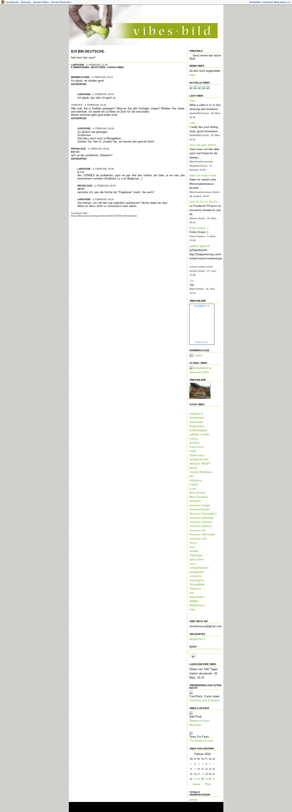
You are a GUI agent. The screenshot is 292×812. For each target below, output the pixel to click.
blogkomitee (196, 426)
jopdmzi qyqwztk (199, 246)
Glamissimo (196, 455)
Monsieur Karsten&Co (203, 513)
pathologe (78, 148)
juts (191, 476)
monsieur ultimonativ (202, 534)
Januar (196, 784)
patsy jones (196, 559)
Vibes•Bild (196, 51)
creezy (193, 438)
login (192, 74)
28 (213, 779)
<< (288, 2)
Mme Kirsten (197, 492)
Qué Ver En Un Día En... (204, 201)
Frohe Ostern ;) (198, 228)
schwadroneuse (199, 567)
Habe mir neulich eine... (204, 175)
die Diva (194, 442)
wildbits (194, 601)
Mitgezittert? (197, 639)
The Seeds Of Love (201, 740)
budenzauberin (198, 430)
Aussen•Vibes (41, 2)
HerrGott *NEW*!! (200, 463)
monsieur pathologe (201, 517)
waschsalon (196, 597)
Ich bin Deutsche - (61, 2)
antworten (78, 84)
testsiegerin (196, 580)
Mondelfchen (80, 77)
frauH (192, 451)
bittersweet (196, 422)
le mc (192, 488)
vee (191, 592)
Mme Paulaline (198, 497)
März (208, 784)
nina (192, 547)
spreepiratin (196, 572)
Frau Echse (196, 447)
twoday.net (12, 2)
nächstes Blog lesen (274, 2)
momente (195, 501)
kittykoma (195, 480)
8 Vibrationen (80, 67)
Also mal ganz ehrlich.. (203, 145)
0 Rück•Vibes (115, 67)
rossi (192, 563)
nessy (193, 542)
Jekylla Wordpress (200, 472)
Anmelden (255, 2)
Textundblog (196, 584)
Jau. (192, 280)
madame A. (196, 413)
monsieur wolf (197, 538)
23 (195, 779)
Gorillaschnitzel (198, 459)
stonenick (195, 576)
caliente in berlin (199, 434)
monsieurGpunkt (199, 509)
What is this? (201, 342)
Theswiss (195, 588)
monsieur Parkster (200, 522)
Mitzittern (98, 67)
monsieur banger (199, 505)
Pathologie (195, 555)
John (192, 100)
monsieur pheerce (200, 526)
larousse (26, 2)
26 (206, 779)
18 (202, 774)
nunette (194, 551)
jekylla (193, 467)
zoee (192, 609)
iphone (193, 799)
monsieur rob (197, 530)
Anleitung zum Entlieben (204, 700)
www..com (202, 306)
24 (198, 779)
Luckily (193, 484)
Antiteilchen (196, 417)
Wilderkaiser (197, 605)
